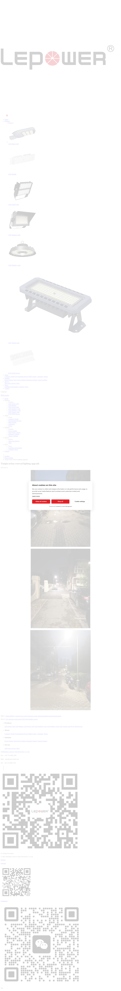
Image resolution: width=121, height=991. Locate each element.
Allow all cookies (41, 501)
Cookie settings (80, 501)
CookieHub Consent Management (63, 506)
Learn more (36, 496)
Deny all (60, 501)
